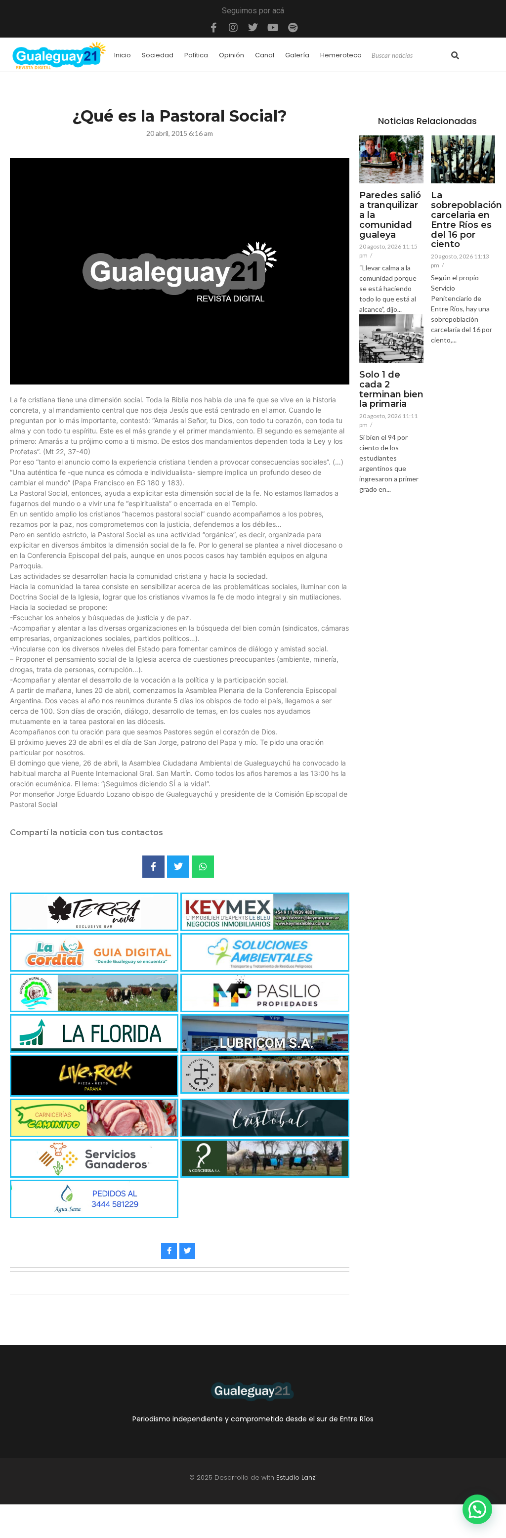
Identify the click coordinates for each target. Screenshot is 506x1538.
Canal (264, 55)
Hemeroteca (341, 55)
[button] (477, 1509)
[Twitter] (253, 28)
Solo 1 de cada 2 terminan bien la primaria (391, 389)
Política (196, 55)
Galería (297, 55)
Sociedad (157, 55)
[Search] (455, 55)
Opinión (231, 55)
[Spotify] (292, 28)
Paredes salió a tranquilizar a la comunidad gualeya (390, 215)
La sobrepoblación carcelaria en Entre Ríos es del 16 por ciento (466, 220)
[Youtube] (273, 28)
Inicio (122, 55)
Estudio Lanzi (296, 1477)
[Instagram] (233, 28)
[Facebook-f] (213, 28)
